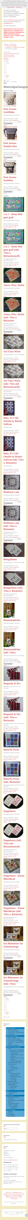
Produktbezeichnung (9, 55)
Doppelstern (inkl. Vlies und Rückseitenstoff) (13, 843)
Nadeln (10, 1072)
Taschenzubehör (10, 1095)
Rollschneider (13, 1067)
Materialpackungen (10, 1028)
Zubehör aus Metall (13, 1105)
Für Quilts (10, 1113)
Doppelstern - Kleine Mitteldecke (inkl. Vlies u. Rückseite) (14, 911)
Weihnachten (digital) (13, 1045)
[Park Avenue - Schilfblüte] (10, 99)
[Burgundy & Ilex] (13, 673)
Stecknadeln (13, 1080)
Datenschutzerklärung (15, 1194)
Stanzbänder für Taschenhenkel (16, 1100)
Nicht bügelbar (11, 1116)
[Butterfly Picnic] (12, 739)
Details (5, 125)
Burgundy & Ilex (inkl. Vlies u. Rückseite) (12, 717)
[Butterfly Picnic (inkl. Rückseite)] (12, 769)
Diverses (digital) (12, 1037)
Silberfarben (13, 1108)
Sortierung (6, 60)
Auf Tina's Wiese (12, 351)
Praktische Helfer (12, 1081)
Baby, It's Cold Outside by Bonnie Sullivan (13, 421)
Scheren (12, 1089)
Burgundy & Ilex (12, 683)
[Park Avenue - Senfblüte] (10, 167)
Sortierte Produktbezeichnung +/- (12, 53)
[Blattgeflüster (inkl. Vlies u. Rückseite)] (14, 578)
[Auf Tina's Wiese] (14, 341)
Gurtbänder (11, 1098)
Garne (9, 1048)
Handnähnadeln (14, 1075)
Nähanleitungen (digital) (11, 45)
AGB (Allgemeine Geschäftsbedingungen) (14, 1194)
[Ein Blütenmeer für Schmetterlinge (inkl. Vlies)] (13, 967)
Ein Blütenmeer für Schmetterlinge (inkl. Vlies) (13, 980)
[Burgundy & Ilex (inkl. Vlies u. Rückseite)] (13, 704)
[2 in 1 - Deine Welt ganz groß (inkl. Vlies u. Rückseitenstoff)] (14, 236)
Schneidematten (14, 1069)
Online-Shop (13, 44)
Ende (7, 77)
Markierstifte (11, 1070)
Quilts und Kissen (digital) (14, 1039)
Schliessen (18, 7)
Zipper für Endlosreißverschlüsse (13, 1102)
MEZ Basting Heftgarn (15, 1061)
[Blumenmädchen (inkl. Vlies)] (9, 639)
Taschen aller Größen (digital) (15, 1040)
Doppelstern (10, 811)
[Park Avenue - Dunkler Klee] (10, 133)
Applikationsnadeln (15, 1073)
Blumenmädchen (12, 620)
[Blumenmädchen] (9, 610)
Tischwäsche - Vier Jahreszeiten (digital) (14, 47)
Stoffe (7, 1091)
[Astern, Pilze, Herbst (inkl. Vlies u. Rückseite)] (12, 304)
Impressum (8, 1192)
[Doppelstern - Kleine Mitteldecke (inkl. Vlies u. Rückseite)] (12, 898)
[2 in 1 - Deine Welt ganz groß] (14, 204)
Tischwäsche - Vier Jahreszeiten (16, 1032)
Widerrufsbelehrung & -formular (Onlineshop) (14, 1197)
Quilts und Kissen (12, 1029)
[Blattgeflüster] (14, 550)
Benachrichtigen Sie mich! (10, 227)
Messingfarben (14, 1106)
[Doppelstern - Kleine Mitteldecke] (12, 866)
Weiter (7, 75)
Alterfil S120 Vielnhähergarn (17, 1050)
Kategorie (6, 58)
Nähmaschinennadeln (15, 1076)
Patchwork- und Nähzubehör (13, 1047)
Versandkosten (15, 120)
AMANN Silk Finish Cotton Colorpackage (16, 1052)
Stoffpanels (11, 1094)
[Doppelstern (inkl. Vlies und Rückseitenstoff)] (13, 830)
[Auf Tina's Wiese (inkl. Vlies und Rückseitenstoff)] (14, 370)
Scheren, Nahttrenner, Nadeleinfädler (13, 1083)
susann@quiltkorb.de (8, 23)
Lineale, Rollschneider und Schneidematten (14, 1063)
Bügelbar (10, 1111)
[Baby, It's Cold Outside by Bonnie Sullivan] (9, 408)
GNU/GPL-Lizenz (19, 1213)
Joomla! (6, 1213)
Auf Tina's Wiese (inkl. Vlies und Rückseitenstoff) (12, 383)
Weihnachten (11, 1034)
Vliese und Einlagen (10, 1109)
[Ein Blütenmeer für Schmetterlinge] (13, 933)
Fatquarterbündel (12, 1092)
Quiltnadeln (13, 1078)
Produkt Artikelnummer (9, 56)
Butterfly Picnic (11, 749)
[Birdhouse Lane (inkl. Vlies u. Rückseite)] (12, 513)
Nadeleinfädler (14, 1086)
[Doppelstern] (13, 801)
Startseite (6, 44)
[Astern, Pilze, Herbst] (12, 275)
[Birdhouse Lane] (12, 482)
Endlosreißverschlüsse (13, 1097)
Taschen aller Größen (13, 1031)
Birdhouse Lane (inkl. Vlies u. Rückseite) (11, 526)
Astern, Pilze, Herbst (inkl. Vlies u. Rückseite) (14, 317)
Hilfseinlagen (11, 1114)
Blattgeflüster (10, 559)
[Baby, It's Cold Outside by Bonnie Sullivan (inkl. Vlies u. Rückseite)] (9, 443)
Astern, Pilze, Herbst (14, 285)
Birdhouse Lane (11, 492)
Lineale (12, 1065)
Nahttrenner (13, 1087)
